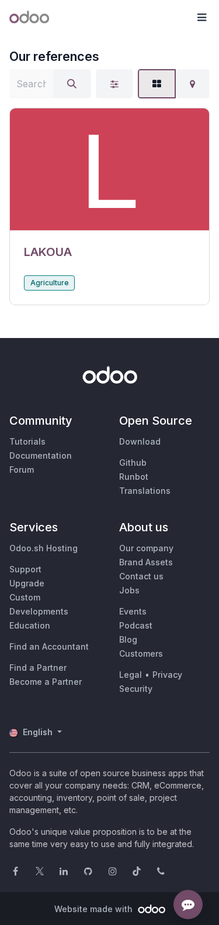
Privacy (167, 675)
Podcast (135, 625)
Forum (21, 470)
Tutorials (27, 441)
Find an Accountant (49, 646)
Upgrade (26, 583)
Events (133, 611)
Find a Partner (38, 668)
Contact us (141, 576)
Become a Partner (45, 682)
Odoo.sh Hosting (43, 548)
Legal (130, 675)
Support (25, 569)
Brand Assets (146, 562)
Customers (141, 653)
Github (133, 462)
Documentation (40, 455)
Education (29, 625)
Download (140, 441)
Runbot (133, 477)
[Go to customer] (109, 169)
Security (135, 689)
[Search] (72, 83)
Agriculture (49, 282)
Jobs (129, 590)
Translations (145, 491)
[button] (201, 17)
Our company (146, 548)
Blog (128, 639)
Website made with (94, 909)
